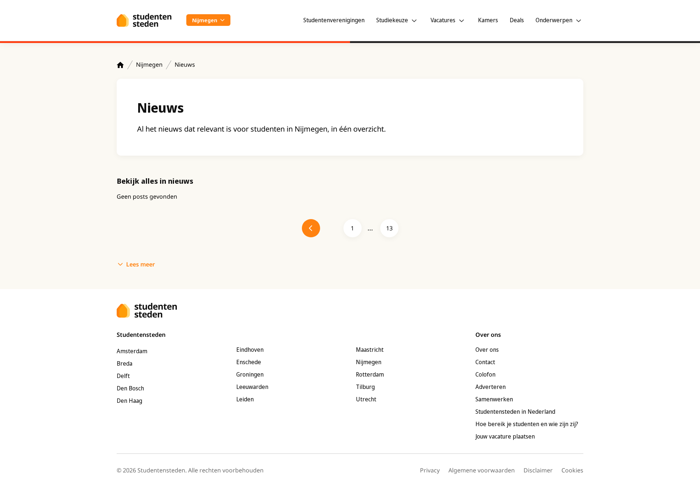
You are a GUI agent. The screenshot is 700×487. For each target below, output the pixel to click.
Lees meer (140, 264)
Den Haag (129, 401)
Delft (123, 376)
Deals (517, 20)
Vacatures (443, 20)
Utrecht (366, 399)
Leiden (245, 399)
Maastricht (370, 350)
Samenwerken (494, 399)
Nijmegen (149, 65)
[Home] (120, 65)
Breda (124, 363)
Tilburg (365, 387)
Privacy (430, 470)
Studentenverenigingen (334, 20)
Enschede (248, 362)
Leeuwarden (252, 387)
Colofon (485, 374)
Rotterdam (370, 374)
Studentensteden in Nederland (515, 412)
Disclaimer (538, 470)
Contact (485, 362)
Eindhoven (250, 350)
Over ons (487, 350)
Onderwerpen (554, 20)
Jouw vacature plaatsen (505, 436)
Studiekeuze (392, 20)
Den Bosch (130, 388)
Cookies (572, 470)
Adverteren (490, 387)
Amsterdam (132, 351)
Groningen (250, 374)
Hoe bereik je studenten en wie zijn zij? (526, 424)
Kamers (488, 20)
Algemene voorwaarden (481, 470)
